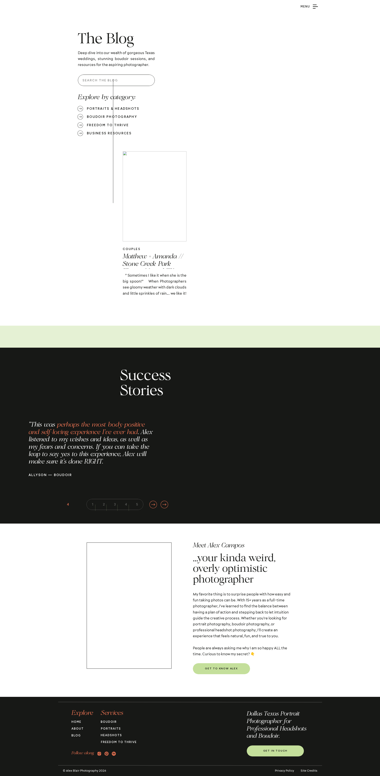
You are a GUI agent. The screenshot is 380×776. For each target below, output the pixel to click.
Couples (132, 249)
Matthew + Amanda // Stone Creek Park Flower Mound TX (153, 264)
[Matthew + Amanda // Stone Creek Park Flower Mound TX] (154, 196)
